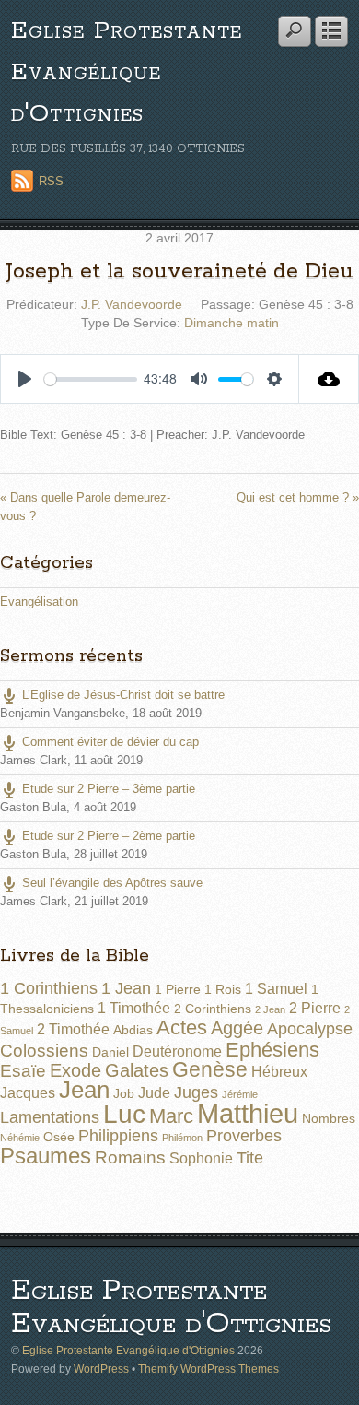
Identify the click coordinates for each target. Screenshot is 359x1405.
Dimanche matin (231, 322)
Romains (130, 1157)
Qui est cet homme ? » (298, 497)
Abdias (133, 1029)
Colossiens (44, 1050)
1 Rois (222, 989)
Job (123, 1093)
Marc (171, 1116)
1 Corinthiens (49, 988)
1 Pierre (178, 989)
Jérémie (240, 1094)
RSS (51, 181)
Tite (250, 1158)
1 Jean (126, 988)
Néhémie (20, 1137)
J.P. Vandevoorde (131, 304)
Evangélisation (39, 601)
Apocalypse (310, 1029)
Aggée (237, 1028)
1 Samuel (276, 989)
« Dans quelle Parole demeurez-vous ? (85, 506)
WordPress (101, 1369)
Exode (75, 1070)
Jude (154, 1093)
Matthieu (247, 1113)
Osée (59, 1136)
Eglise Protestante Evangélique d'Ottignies (126, 72)
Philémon (182, 1137)
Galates (136, 1070)
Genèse (210, 1069)
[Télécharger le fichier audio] (329, 379)
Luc (124, 1113)
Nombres (328, 1118)
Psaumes (45, 1156)
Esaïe (23, 1070)
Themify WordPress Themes (208, 1369)
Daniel (110, 1052)
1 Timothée (134, 1008)
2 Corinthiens (212, 1008)
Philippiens (118, 1136)
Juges (196, 1092)
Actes (181, 1027)
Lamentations (49, 1117)
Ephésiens (272, 1049)
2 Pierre (315, 1008)
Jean (84, 1090)
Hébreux (279, 1072)
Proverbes (244, 1136)
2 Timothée (73, 1029)
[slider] (90, 379)
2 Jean (270, 1009)
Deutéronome (177, 1051)
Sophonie (201, 1158)
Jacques (27, 1093)
